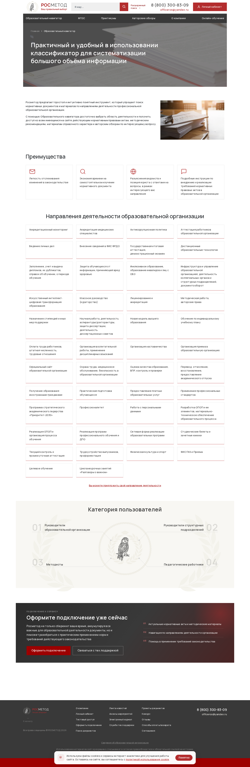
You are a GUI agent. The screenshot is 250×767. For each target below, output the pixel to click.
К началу (27, 721)
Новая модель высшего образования (144, 320)
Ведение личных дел (41, 246)
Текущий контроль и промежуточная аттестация (47, 453)
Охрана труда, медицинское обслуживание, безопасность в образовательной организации (99, 370)
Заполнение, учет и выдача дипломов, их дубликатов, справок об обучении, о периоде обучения (49, 272)
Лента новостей (118, 708)
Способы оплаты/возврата (156, 725)
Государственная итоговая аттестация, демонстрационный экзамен (147, 249)
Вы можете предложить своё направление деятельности (125, 485)
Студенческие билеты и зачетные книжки (195, 433)
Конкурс (146, 713)
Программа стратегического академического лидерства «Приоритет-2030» (47, 411)
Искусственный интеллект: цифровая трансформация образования (46, 301)
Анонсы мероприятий (120, 713)
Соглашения (148, 730)
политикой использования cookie (147, 759)
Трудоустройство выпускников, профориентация (99, 453)
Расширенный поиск (138, 7)
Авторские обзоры (143, 18)
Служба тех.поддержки (121, 725)
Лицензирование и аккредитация (141, 299)
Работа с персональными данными (145, 409)
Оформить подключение (48, 650)
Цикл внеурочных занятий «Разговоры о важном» (95, 470)
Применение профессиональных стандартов (200, 392)
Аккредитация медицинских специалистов (97, 231)
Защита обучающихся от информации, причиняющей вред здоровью (100, 270)
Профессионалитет (92, 407)
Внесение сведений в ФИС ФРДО (100, 246)
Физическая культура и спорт (148, 451)
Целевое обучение (41, 468)
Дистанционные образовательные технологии (199, 247)
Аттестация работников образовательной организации (200, 231)
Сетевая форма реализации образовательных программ (147, 433)
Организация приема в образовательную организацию (200, 348)
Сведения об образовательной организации (125, 742)
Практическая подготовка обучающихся (96, 392)
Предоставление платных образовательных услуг (146, 392)
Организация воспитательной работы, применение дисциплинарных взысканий (98, 350)
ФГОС (81, 18)
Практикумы (108, 18)
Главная (35, 31)
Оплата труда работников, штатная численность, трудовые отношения (45, 350)
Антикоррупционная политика (148, 229)
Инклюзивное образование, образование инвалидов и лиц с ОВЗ (149, 270)
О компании (178, 18)
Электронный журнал (120, 719)
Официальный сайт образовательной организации (48, 368)
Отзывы (146, 719)
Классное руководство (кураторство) (94, 299)
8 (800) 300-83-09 (170, 5)
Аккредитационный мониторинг (48, 229)
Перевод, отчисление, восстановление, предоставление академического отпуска (196, 372)
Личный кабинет (85, 713)
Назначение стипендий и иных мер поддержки (47, 320)
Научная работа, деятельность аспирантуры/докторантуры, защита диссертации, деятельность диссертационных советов (99, 326)
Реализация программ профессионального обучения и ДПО (99, 435)
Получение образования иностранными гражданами (45, 392)
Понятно (184, 757)
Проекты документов (153, 708)
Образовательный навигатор (44, 18)
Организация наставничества (148, 346)
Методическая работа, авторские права (195, 299)
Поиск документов (86, 730)
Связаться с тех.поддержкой (98, 650)
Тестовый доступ (85, 719)
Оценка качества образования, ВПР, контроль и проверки (149, 368)
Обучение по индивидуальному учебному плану (200, 320)
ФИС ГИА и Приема (192, 451)
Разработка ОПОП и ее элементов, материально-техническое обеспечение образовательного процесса (198, 413)
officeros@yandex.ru (174, 10)
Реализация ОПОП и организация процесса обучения (43, 435)
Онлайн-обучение (213, 18)
